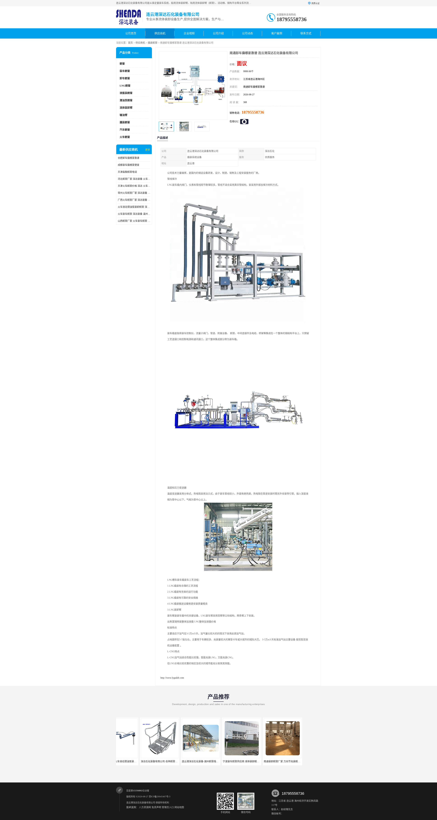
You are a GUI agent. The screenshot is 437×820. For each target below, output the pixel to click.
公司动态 (247, 33)
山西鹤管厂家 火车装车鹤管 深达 (134, 221)
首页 (130, 42)
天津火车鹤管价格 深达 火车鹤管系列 (134, 186)
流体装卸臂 (126, 107)
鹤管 (122, 63)
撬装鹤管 (152, 42)
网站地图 (179, 807)
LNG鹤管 (125, 85)
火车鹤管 (125, 137)
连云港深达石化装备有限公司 (140, 802)
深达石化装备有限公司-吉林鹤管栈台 (136, 761)
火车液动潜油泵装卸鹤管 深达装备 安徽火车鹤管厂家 (134, 207)
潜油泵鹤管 (126, 100)
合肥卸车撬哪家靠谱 (128, 158)
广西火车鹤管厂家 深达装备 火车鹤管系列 (134, 200)
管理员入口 (168, 807)
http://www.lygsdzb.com (172, 678)
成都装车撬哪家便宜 (128, 165)
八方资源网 (145, 807)
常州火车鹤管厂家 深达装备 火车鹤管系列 (134, 193)
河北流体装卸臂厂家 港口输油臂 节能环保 (303, 761)
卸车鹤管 (125, 78)
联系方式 (305, 33)
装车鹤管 (125, 71)
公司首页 (130, 33)
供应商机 (159, 33)
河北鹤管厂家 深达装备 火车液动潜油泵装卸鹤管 (134, 179)
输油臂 (123, 115)
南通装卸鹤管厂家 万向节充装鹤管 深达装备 (263, 761)
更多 (147, 149)
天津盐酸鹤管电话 (127, 172)
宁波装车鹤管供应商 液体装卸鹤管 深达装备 (222, 761)
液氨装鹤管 (126, 93)
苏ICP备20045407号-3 (159, 796)
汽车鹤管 (125, 129)
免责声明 (156, 807)
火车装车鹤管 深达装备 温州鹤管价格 (134, 214)
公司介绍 (218, 33)
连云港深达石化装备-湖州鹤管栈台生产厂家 (181, 761)
